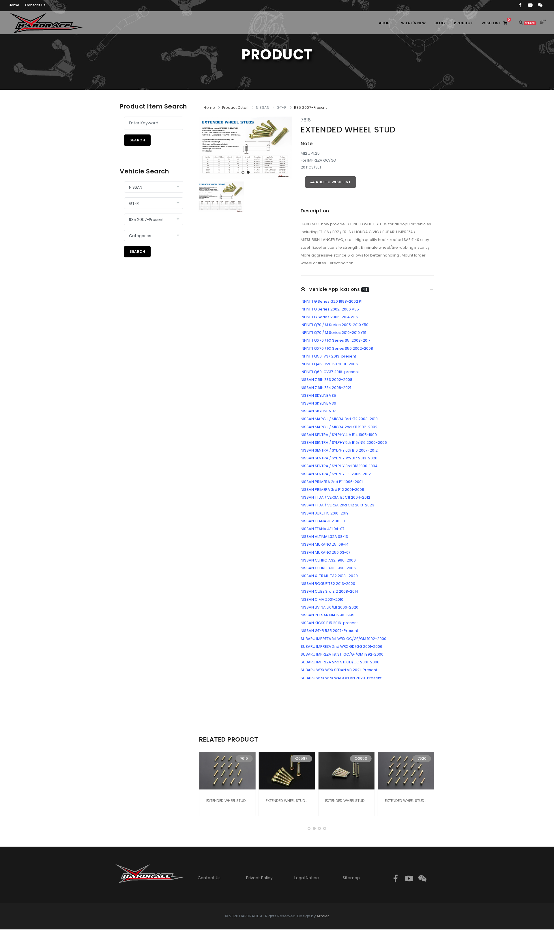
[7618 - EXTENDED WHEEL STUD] (245, 147)
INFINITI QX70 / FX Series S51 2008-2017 (335, 340)
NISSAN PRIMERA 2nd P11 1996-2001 (332, 481)
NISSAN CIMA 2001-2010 (322, 599)
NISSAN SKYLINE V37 (318, 411)
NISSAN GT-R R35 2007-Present (329, 630)
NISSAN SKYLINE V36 (318, 403)
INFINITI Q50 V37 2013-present (328, 356)
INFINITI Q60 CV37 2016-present (330, 371)
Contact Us (209, 878)
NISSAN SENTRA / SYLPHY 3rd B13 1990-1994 (339, 465)
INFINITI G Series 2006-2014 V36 (329, 317)
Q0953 (361, 758)
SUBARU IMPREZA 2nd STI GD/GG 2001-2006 (340, 662)
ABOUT (385, 22)
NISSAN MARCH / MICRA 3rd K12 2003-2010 (339, 418)
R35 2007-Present (310, 107)
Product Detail (235, 107)
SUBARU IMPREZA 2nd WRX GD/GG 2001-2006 (341, 646)
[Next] (286, 146)
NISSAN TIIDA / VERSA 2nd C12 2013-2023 (337, 505)
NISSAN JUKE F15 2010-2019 (325, 513)
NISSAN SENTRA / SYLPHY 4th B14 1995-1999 (339, 434)
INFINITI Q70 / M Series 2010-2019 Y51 (333, 332)
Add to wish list (333, 181)
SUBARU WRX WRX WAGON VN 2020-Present (341, 677)
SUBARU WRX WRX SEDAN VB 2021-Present (339, 669)
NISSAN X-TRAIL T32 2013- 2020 (329, 575)
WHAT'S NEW (413, 22)
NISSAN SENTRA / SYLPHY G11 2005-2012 (336, 473)
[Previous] (205, 146)
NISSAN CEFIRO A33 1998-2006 (328, 568)
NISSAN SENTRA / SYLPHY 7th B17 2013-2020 (339, 458)
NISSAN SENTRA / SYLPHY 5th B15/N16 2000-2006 (344, 442)
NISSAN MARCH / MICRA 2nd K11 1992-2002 (339, 426)
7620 (422, 758)
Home (209, 107)
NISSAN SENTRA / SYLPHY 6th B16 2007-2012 (339, 450)
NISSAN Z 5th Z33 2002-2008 (326, 379)
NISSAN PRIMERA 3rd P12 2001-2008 (332, 489)
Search (137, 140)
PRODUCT (463, 22)
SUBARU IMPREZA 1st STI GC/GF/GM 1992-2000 (342, 654)
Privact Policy (259, 878)
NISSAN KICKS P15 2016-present (329, 622)
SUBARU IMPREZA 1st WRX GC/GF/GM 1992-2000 (343, 638)
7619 (244, 758)
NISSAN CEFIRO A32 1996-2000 (328, 560)
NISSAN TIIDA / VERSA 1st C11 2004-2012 (335, 497)
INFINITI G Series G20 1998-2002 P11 (332, 301)
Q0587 (301, 758)
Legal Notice (306, 878)
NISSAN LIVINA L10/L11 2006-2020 (329, 607)
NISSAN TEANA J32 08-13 (323, 521)
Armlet (323, 916)
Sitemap (351, 878)
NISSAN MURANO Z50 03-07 (326, 552)
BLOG (440, 22)
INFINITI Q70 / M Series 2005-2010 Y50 (334, 324)
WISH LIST (496, 21)
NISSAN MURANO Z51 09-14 (325, 544)
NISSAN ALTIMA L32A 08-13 (324, 536)
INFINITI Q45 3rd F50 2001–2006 (329, 364)
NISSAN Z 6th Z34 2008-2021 (326, 387)
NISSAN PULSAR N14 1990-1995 (327, 615)
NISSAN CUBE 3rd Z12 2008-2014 (329, 591)
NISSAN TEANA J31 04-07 (323, 528)
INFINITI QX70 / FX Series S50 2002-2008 (337, 348)
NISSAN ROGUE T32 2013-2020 (328, 583)
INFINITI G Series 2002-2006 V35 (330, 309)
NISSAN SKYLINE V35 (318, 395)
